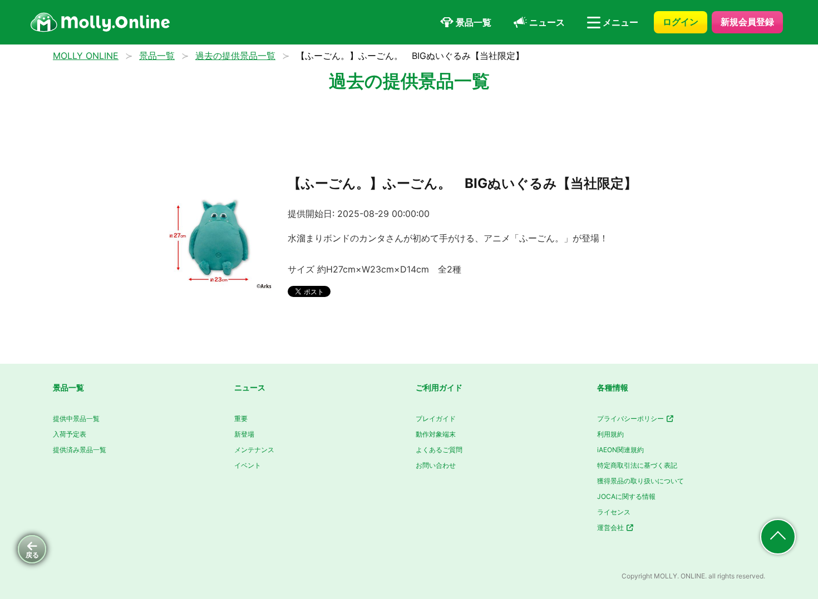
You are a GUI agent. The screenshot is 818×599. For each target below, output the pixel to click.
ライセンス (613, 512)
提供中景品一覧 (76, 418)
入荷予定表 (69, 434)
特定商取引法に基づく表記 (637, 465)
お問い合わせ (436, 465)
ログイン (680, 21)
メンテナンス (254, 449)
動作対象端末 (436, 434)
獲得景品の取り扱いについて (640, 481)
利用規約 (610, 434)
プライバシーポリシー (631, 418)
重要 (241, 418)
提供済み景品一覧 (79, 449)
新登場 (244, 434)
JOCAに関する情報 (626, 496)
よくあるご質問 (439, 449)
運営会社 (611, 527)
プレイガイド (436, 418)
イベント (247, 465)
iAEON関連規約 (620, 449)
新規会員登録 (747, 21)
